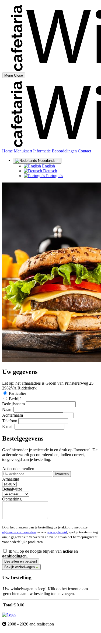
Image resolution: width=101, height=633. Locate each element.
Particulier (17, 393)
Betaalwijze (12, 489)
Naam (7, 409)
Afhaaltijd (10, 479)
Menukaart (23, 151)
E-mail (7, 426)
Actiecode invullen (18, 468)
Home (8, 151)
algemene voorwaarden (19, 532)
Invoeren (62, 474)
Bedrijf (15, 398)
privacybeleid (57, 532)
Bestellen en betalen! (20, 561)
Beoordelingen (65, 151)
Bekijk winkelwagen (20, 567)
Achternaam (12, 415)
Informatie (42, 151)
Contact (84, 151)
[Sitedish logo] (9, 615)
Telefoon (9, 421)
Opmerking (12, 499)
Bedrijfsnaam (13, 404)
